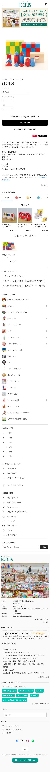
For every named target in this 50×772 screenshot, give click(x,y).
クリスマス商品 (13, 400)
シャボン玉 (12, 388)
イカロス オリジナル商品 (17, 312)
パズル (10, 331)
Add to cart (25, 122)
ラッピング (6, 89)
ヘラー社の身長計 (14, 369)
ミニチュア (12, 356)
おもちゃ (11, 306)
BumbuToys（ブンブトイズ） (19, 300)
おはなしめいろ (13, 381)
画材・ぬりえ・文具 (15, 350)
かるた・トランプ (14, 325)
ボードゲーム (13, 319)
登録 (44, 547)
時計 (9, 363)
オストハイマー (13, 406)
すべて (7, 198)
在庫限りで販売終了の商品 (18, 419)
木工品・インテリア (15, 337)
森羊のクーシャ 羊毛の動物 (18, 413)
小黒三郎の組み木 (14, 344)
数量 (3, 105)
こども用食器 (13, 394)
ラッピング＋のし (8, 97)
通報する (44, 185)
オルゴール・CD (14, 375)
